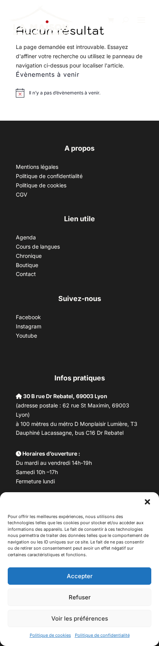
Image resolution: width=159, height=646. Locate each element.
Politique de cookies (50, 635)
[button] (147, 502)
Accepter (80, 576)
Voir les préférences (79, 618)
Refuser (80, 597)
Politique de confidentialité (102, 635)
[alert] (64, 93)
